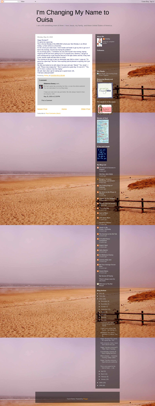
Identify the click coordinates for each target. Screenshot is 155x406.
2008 (101, 385)
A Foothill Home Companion (104, 239)
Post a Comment (47, 100)
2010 (101, 299)
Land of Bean (103, 213)
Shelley (107, 39)
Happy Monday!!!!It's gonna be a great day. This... (108, 339)
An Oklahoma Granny (106, 255)
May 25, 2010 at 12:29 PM (52, 96)
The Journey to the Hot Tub (108, 234)
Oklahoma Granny (50, 83)
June (102, 317)
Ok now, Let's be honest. (107, 203)
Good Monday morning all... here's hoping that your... (108, 352)
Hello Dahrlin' (103, 250)
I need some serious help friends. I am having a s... (109, 329)
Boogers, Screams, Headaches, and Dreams (107, 180)
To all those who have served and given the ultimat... (107, 324)
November (104, 304)
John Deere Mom (104, 218)
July (102, 314)
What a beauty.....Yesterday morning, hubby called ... (108, 356)
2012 (101, 293)
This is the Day (104, 208)
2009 (101, 382)
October (103, 306)
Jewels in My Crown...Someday (105, 228)
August (103, 312)
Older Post (85, 109)
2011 (101, 296)
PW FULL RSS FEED (106, 174)
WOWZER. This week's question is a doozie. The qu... (108, 334)
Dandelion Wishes (105, 222)
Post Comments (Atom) (53, 113)
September (104, 309)
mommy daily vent (105, 260)
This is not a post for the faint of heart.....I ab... (107, 367)
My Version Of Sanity (106, 276)
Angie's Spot (103, 245)
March (103, 374)
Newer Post (42, 109)
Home (64, 109)
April (102, 371)
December (104, 301)
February (104, 376)
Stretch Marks (103, 271)
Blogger (85, 399)
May (102, 320)
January (103, 379)
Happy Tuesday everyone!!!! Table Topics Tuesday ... (109, 348)
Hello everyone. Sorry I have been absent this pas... (109, 344)
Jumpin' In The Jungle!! (107, 198)
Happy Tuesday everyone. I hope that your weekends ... (108, 361)
